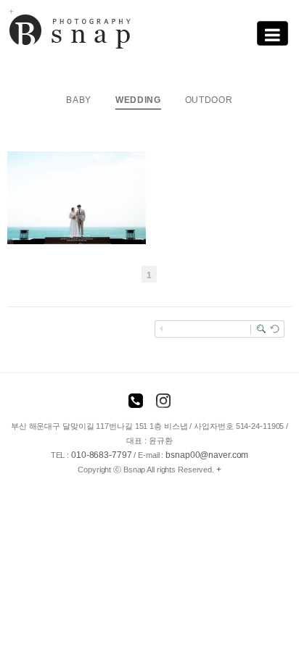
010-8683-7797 (101, 455)
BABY (78, 100)
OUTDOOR (209, 100)
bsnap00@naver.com (206, 455)
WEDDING (138, 100)
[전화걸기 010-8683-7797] (136, 403)
